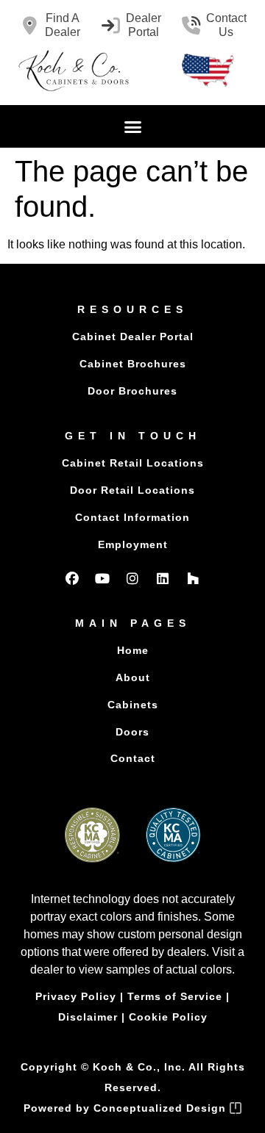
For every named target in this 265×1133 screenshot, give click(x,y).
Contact (132, 758)
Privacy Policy (75, 996)
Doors (132, 732)
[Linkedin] (162, 578)
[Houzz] (193, 578)
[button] (132, 126)
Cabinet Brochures (133, 364)
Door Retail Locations (132, 490)
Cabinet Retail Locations (133, 463)
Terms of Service (174, 996)
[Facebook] (72, 578)
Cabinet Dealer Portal (133, 336)
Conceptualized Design (161, 1108)
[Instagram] (132, 578)
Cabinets (132, 705)
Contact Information (132, 517)
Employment (133, 544)
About (133, 677)
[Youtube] (102, 578)
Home (133, 650)
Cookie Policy (168, 1017)
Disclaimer (88, 1017)
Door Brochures (132, 391)
